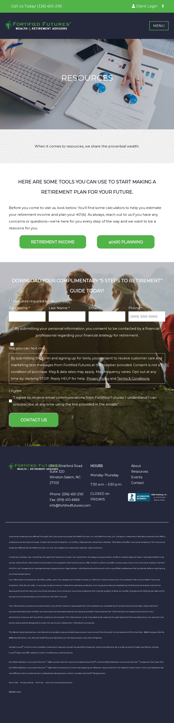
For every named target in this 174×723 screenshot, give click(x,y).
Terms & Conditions (133, 379)
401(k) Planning (126, 241)
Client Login (146, 6)
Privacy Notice (27, 682)
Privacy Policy (98, 379)
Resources (139, 471)
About (136, 466)
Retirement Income (53, 241)
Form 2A (40, 682)
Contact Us (34, 419)
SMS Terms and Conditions (58, 682)
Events (136, 477)
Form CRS (13, 682)
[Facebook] (163, 6)
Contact (137, 483)
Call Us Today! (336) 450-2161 (36, 6)
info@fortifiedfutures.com (70, 505)
